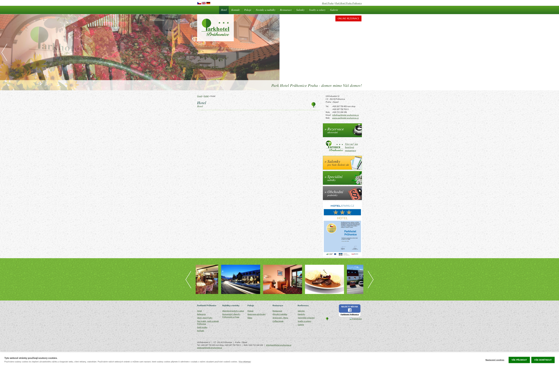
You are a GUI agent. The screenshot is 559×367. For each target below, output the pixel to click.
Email (328, 115)
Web (328, 118)
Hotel (224, 9)
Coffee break (278, 321)
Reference (201, 314)
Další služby (202, 327)
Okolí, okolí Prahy (204, 317)
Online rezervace (348, 18)
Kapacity (301, 314)
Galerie (334, 9)
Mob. (328, 112)
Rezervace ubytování (256, 314)
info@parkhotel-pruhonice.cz (345, 115)
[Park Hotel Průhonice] (217, 279)
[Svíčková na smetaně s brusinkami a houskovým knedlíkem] (300, 279)
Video (249, 317)
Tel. (327, 106)
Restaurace (286, 9)
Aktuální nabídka (280, 314)
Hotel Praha (328, 3)
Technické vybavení (306, 317)
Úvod (199, 96)
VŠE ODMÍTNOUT (543, 360)
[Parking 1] (342, 279)
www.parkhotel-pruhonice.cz (345, 118)
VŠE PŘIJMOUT (519, 360)
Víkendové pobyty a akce (233, 311)
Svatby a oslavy (317, 9)
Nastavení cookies (494, 360)
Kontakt (235, 9)
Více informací (245, 362)
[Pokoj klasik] (259, 279)
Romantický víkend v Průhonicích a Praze (231, 315)
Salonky (300, 9)
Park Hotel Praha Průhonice (348, 3)
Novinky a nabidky (265, 9)
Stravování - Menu (280, 317)
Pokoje (247, 9)
